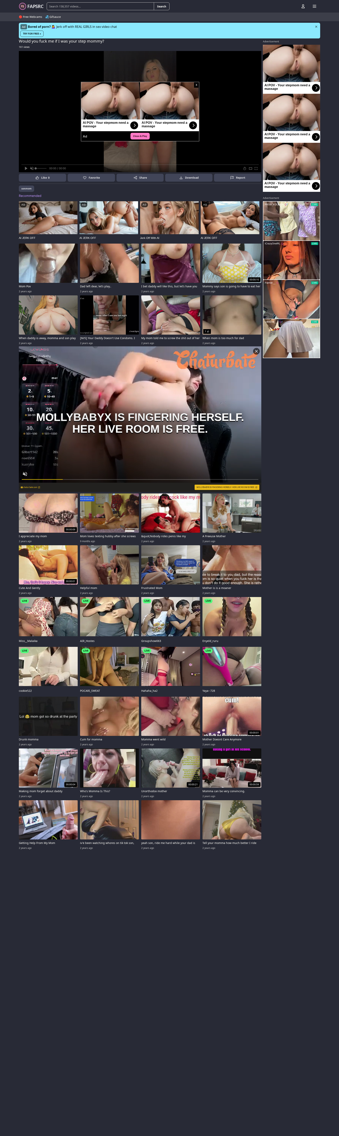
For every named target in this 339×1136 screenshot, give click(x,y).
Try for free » (32, 33)
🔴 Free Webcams (30, 17)
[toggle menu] (294, 6)
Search (161, 6)
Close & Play (140, 136)
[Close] (316, 27)
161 (24, 47)
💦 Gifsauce (53, 17)
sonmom (26, 188)
